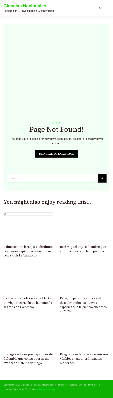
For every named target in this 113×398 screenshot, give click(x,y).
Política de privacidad (45, 389)
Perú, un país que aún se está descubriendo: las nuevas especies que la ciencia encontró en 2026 (83, 304)
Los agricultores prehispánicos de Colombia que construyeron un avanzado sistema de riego (28, 358)
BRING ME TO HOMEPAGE (56, 153)
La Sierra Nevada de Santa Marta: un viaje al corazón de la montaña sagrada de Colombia (28, 302)
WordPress (30, 389)
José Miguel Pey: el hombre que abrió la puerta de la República (83, 249)
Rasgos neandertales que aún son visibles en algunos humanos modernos (84, 358)
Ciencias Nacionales (25, 5)
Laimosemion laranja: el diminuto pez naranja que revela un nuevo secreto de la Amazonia (28, 251)
